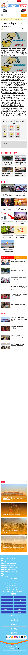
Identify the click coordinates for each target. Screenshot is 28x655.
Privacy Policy (20, 603)
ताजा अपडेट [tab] (5, 257)
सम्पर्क (7, 612)
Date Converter (7, 600)
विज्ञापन (19, 609)
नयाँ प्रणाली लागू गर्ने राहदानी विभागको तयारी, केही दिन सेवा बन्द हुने (13, 499)
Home (7, 597)
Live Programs (20, 600)
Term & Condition (6, 606)
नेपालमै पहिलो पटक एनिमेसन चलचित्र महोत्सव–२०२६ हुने (13, 531)
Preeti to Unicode (7, 603)
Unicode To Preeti (20, 606)
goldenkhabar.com (11, 576)
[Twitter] (10, 637)
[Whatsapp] (20, 637)
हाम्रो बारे (19, 612)
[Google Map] (25, 637)
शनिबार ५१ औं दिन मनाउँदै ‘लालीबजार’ (11, 515)
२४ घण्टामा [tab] (17, 257)
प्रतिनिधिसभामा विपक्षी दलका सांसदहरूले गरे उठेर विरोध (13, 549)
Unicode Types (7, 609)
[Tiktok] (22, 637)
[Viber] (17, 637)
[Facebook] (7, 637)
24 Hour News (20, 597)
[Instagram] (15, 637)
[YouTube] (12, 637)
